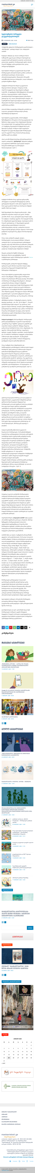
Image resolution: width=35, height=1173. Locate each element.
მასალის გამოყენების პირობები (11, 1124)
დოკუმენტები (5, 1119)
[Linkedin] (18, 627)
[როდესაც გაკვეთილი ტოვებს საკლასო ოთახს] (6, 846)
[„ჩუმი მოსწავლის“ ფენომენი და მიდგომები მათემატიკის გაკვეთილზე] (17, 742)
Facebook (15, 1161)
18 (9, 1054)
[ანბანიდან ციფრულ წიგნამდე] (6, 882)
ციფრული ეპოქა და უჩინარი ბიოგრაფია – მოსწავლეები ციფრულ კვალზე (22, 820)
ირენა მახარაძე (13, 44)
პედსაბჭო (4, 1114)
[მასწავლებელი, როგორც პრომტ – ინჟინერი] (17, 770)
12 (13, 1051)
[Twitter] (7, 627)
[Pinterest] (10, 627)
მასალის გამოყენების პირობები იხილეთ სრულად (18, 1157)
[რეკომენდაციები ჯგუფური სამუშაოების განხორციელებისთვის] (6, 870)
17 (4, 1054)
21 (22, 1054)
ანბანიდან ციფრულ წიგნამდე (20, 877)
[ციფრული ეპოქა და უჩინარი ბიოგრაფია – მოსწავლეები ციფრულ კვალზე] (6, 823)
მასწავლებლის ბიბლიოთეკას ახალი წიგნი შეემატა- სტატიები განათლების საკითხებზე (16, 914)
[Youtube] (27, 1161)
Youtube (31, 1161)
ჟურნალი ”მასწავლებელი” (9, 1111)
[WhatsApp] (14, 627)
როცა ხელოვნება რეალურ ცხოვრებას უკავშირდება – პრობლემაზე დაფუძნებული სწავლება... (22, 832)
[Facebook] (3, 627)
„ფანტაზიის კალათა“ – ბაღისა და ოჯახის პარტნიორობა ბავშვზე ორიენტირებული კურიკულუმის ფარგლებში (15, 665)
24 (4, 1057)
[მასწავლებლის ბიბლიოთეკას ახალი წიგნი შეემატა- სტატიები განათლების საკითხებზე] (17, 901)
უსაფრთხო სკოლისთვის (10, 717)
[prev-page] (3, 723)
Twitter (23, 1161)
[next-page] (5, 723)
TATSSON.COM (5, 1170)
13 (18, 1051)
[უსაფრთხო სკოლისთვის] (17, 707)
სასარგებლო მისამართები (9, 1121)
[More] (29, 627)
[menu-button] (32, 4)
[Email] (22, 627)
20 (18, 1054)
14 (22, 1051)
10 (4, 1051)
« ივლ (3, 1063)
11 (8, 1051)
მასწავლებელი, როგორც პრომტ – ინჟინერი (16, 781)
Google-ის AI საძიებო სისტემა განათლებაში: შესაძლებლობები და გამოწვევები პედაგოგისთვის (16, 692)
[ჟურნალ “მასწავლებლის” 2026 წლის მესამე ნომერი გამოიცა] (17, 956)
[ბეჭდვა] (25, 627)
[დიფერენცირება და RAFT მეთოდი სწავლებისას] (6, 858)
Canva (31, 257)
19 (13, 1054)
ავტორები (4, 1116)
